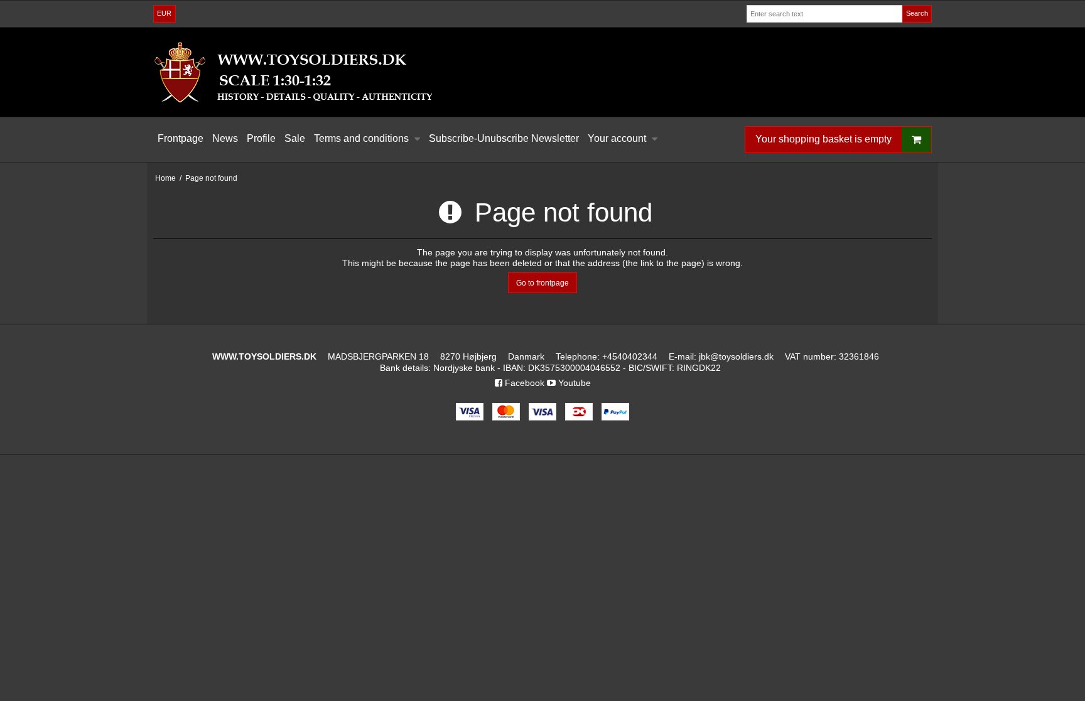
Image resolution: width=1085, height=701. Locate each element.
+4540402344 (629, 356)
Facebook (523, 383)
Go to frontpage (542, 283)
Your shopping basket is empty (823, 139)
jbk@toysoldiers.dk (736, 356)
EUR (164, 13)
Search (917, 13)
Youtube (573, 383)
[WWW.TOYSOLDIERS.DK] (542, 72)
